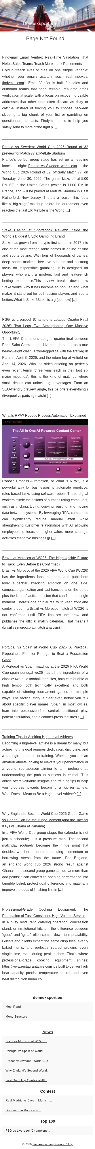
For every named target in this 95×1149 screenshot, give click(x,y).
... (56, 127)
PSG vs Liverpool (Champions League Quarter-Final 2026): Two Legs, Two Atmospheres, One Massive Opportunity (45, 326)
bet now (64, 300)
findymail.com (13, 83)
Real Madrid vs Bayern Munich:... (29, 1100)
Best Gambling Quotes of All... (26, 1080)
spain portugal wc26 (26, 672)
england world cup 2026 (30, 864)
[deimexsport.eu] (47, 15)
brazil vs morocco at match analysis (31, 627)
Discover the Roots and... (23, 1110)
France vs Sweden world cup (52, 166)
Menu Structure (16, 1016)
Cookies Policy (63, 1144)
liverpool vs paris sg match (24, 396)
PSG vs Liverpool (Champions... (28, 1130)
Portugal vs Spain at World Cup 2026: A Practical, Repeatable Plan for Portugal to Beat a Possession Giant (45, 653)
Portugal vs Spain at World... (25, 1051)
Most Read (13, 1006)
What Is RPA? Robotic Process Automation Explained (44, 415)
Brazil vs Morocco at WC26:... (26, 1041)
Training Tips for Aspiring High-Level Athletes (37, 737)
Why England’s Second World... (27, 1070)
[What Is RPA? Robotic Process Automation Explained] (45, 448)
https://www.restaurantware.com (27, 966)
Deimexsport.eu (42, 1144)
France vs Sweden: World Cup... (28, 1060)
